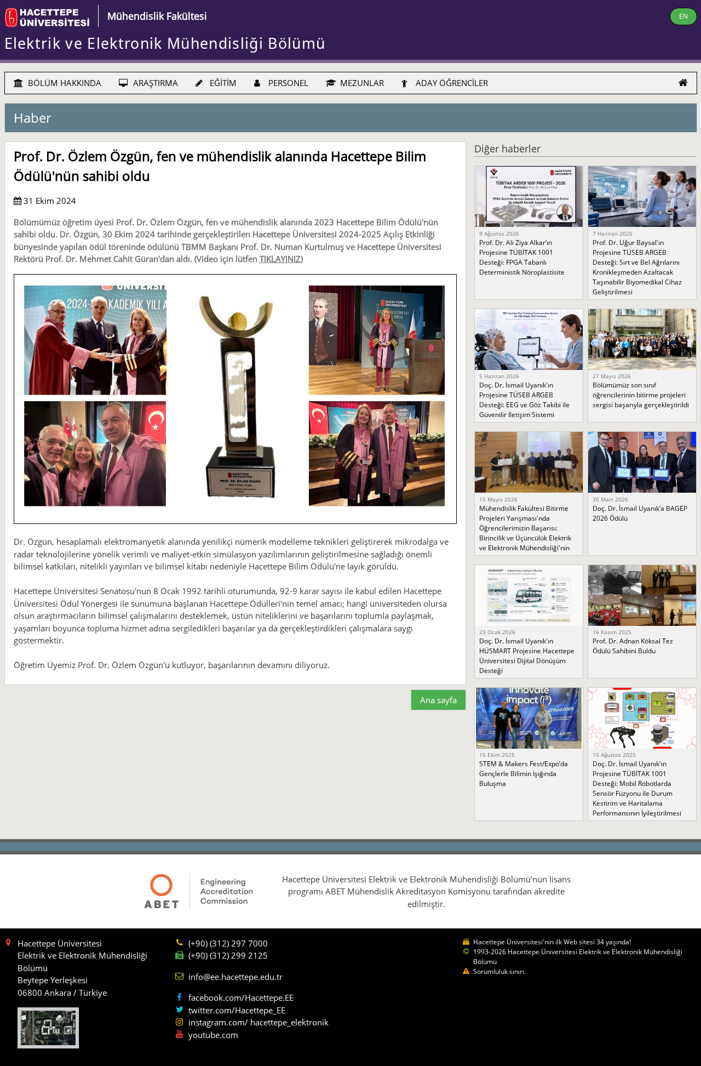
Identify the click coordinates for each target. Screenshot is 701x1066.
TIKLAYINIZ (280, 258)
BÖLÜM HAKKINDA (63, 82)
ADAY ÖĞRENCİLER (450, 82)
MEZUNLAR (361, 82)
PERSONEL (287, 82)
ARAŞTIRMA (154, 82)
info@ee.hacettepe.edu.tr (235, 976)
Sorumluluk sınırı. (499, 971)
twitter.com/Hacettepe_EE (236, 1010)
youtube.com (213, 1034)
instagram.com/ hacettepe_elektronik (258, 1022)
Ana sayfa (438, 699)
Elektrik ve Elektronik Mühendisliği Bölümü (165, 43)
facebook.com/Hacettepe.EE (241, 997)
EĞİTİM (222, 82)
